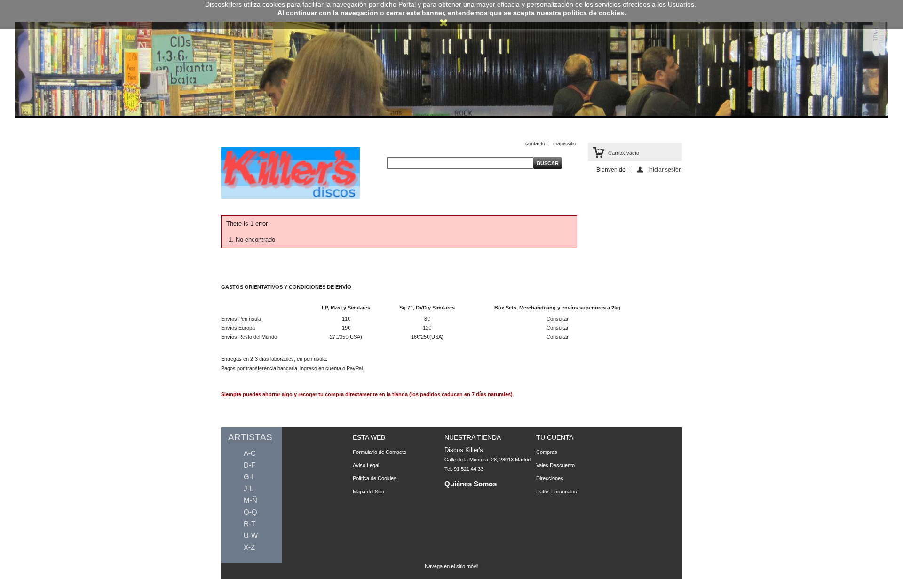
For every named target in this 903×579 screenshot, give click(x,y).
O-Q (250, 512)
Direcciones (549, 478)
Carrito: (623, 153)
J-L (248, 488)
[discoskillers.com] (290, 197)
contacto (535, 143)
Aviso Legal (366, 465)
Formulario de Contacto (379, 452)
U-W (251, 535)
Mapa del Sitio (368, 491)
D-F (249, 465)
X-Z (249, 547)
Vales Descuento (555, 465)
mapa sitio (564, 143)
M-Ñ (250, 500)
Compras (546, 452)
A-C (250, 453)
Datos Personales (556, 491)
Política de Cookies (374, 478)
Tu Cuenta (554, 437)
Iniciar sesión (665, 170)
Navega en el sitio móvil (451, 566)
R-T (249, 524)
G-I (248, 477)
